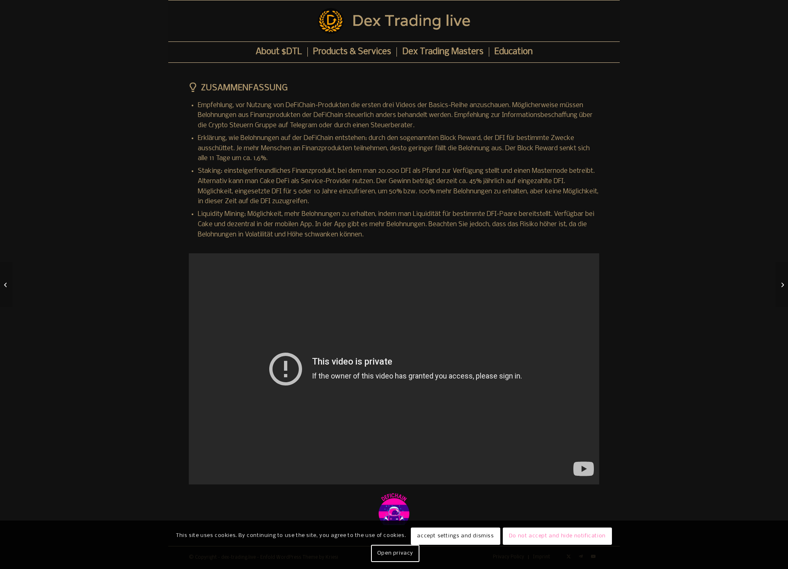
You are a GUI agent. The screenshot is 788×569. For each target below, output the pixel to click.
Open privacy (395, 553)
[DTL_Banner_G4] (394, 20)
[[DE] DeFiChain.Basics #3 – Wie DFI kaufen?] (6, 284)
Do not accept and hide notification (557, 536)
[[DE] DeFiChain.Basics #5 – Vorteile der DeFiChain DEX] (781, 284)
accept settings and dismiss (455, 536)
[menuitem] (278, 52)
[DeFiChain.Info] (394, 509)
